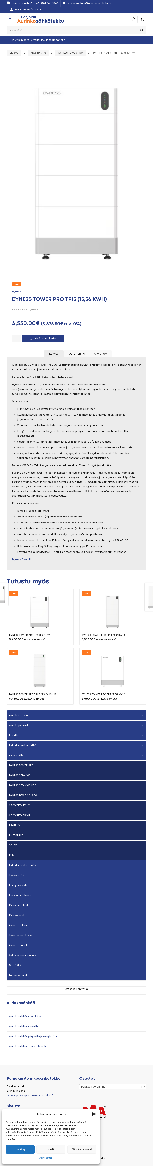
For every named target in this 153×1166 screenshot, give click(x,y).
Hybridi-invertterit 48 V (22, 865)
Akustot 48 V (16, 875)
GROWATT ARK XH (19, 815)
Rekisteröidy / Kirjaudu (28, 9)
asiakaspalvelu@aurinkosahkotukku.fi (90, 3)
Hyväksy (20, 1149)
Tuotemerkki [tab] (76, 353)
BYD (11, 855)
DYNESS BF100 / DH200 (23, 795)
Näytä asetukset (82, 1149)
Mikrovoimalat (17, 915)
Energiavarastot (19, 885)
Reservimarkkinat (20, 895)
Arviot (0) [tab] (100, 353)
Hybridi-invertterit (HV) (22, 745)
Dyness (16, 291)
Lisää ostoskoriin (45, 338)
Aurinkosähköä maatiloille (25, 1016)
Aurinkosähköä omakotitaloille (27, 1046)
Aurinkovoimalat (19, 715)
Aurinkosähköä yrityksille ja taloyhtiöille (33, 1036)
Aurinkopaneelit (18, 725)
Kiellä (51, 1149)
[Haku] (141, 30)
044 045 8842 (49, 3)
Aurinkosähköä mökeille (23, 1026)
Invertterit (15, 735)
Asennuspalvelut (19, 945)
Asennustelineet (19, 925)
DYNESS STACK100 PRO (22, 785)
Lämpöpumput (18, 975)
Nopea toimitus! (22, 3)
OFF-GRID (15, 965)
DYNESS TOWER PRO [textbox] (112, 1086)
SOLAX (13, 845)
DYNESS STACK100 (20, 775)
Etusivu (13, 53)
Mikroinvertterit (18, 905)
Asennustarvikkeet (20, 935)
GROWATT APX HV (19, 805)
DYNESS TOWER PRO (70, 53)
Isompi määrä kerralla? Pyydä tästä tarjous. (38, 40)
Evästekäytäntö (46, 1157)
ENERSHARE (16, 835)
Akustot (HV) (38, 53)
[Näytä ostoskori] (142, 19)
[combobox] (112, 1086)
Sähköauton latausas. (22, 955)
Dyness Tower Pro (22, 559)
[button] (94, 1114)
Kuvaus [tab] (54, 353)
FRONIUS (14, 825)
